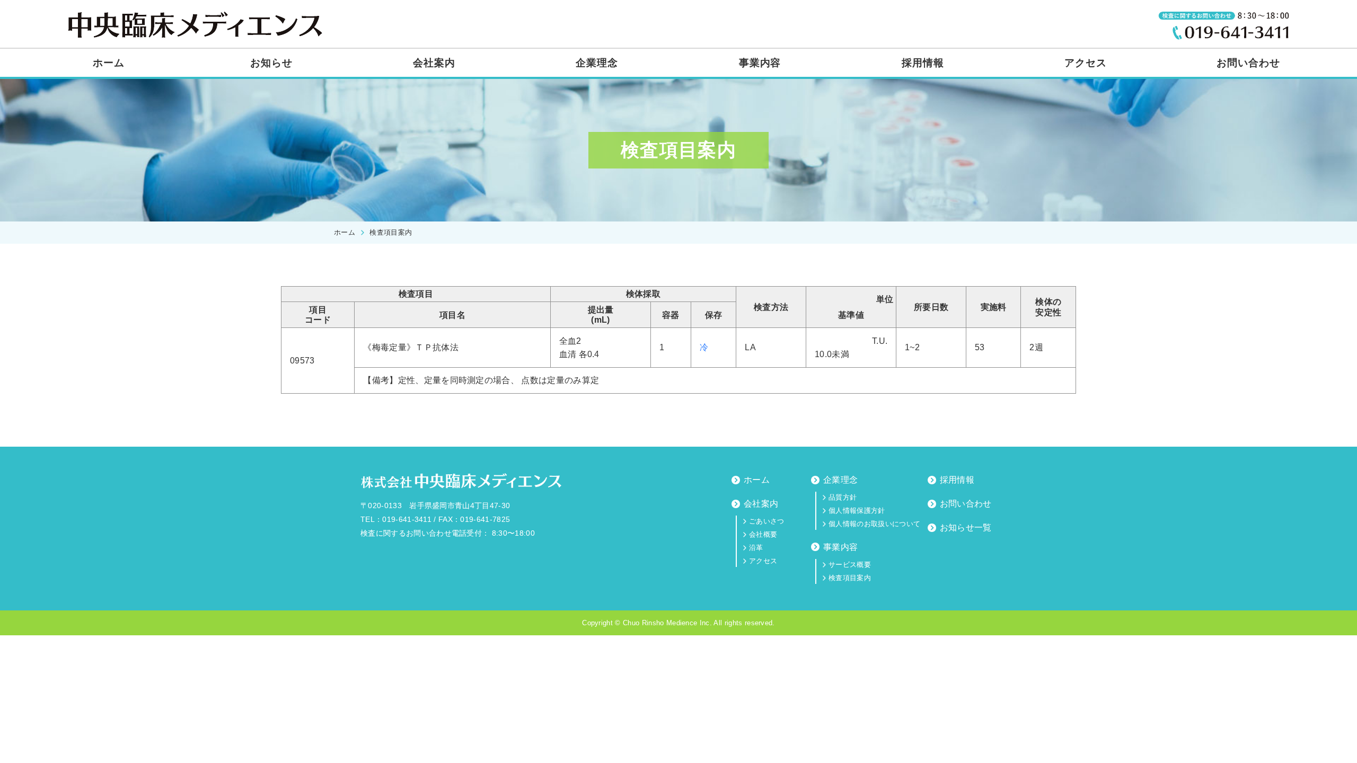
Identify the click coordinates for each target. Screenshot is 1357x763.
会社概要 (763, 534)
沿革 (756, 548)
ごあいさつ (767, 521)
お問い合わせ (1248, 62)
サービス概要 (850, 565)
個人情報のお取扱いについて (874, 524)
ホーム (109, 62)
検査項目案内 (850, 578)
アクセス (1085, 62)
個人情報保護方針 (857, 510)
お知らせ (271, 62)
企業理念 (597, 62)
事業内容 (760, 62)
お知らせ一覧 (966, 527)
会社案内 (434, 62)
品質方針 (843, 497)
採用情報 (923, 62)
